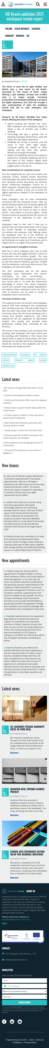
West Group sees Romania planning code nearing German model (22, 424)
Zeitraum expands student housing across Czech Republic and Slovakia (23, 436)
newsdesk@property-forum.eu (16, 919)
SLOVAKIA (36, 29)
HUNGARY (9, 36)
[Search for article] (37, 5)
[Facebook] (4, 1021)
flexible (25, 354)
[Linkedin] (12, 1021)
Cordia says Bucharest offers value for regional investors (27, 853)
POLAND (8, 29)
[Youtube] (20, 1021)
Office (24, 81)
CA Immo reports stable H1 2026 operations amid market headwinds (23, 416)
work (43, 360)
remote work (24, 360)
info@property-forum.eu (16, 959)
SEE (27, 36)
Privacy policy (30, 1042)
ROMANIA (20, 36)
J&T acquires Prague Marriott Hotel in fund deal (27, 728)
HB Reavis (40, 354)
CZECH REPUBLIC (21, 29)
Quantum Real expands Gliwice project (22, 395)
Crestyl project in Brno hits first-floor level (23, 430)
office (5, 360)
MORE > (4, 923)
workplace (8, 365)
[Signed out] (3, 5)
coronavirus (9, 354)
